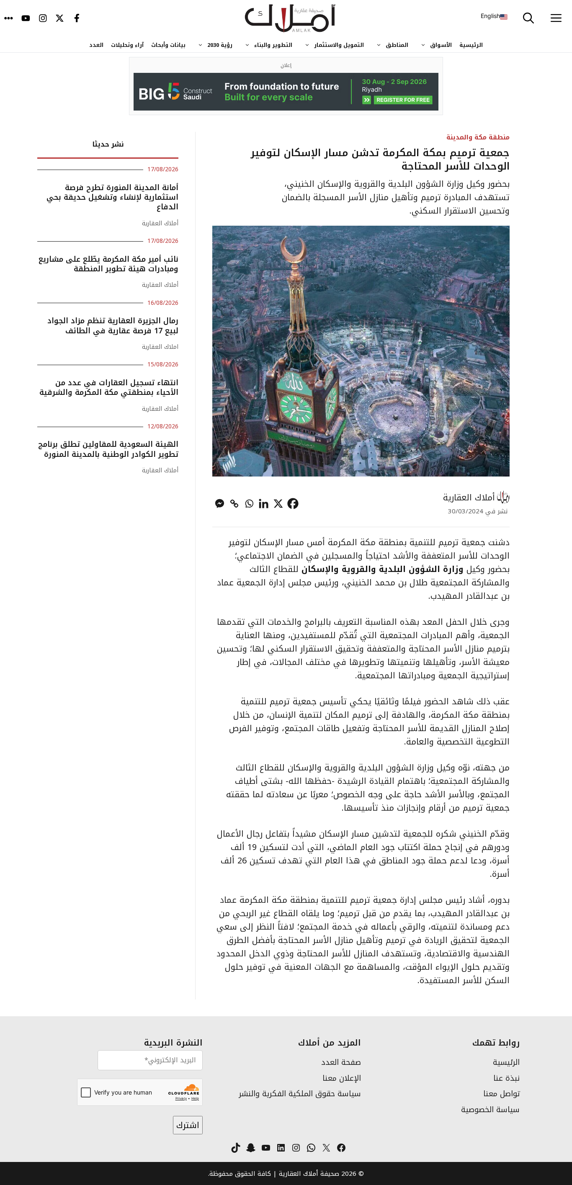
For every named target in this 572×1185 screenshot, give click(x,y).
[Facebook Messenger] (219, 503)
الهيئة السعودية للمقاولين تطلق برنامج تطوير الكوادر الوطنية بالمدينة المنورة (108, 449)
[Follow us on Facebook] (76, 19)
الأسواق (441, 45)
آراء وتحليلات (127, 45)
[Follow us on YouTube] (25, 19)
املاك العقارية (160, 347)
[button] (528, 19)
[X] (278, 503)
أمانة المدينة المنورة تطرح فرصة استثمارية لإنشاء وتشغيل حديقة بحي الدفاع (112, 197)
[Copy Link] (234, 503)
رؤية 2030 (219, 45)
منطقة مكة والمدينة (478, 137)
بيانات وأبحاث (168, 45)
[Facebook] (293, 503)
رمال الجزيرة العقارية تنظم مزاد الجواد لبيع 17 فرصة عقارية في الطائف (112, 325)
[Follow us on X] (59, 19)
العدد (96, 45)
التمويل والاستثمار (339, 45)
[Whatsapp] (249, 503)
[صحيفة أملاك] (290, 19)
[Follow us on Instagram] (43, 19)
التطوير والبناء (273, 45)
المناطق (397, 45)
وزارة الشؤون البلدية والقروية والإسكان (382, 569)
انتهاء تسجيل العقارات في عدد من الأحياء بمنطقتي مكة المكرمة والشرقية (108, 387)
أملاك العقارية (469, 497)
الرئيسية (471, 45)
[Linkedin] (263, 503)
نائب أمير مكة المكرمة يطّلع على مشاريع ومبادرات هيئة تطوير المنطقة (108, 264)
